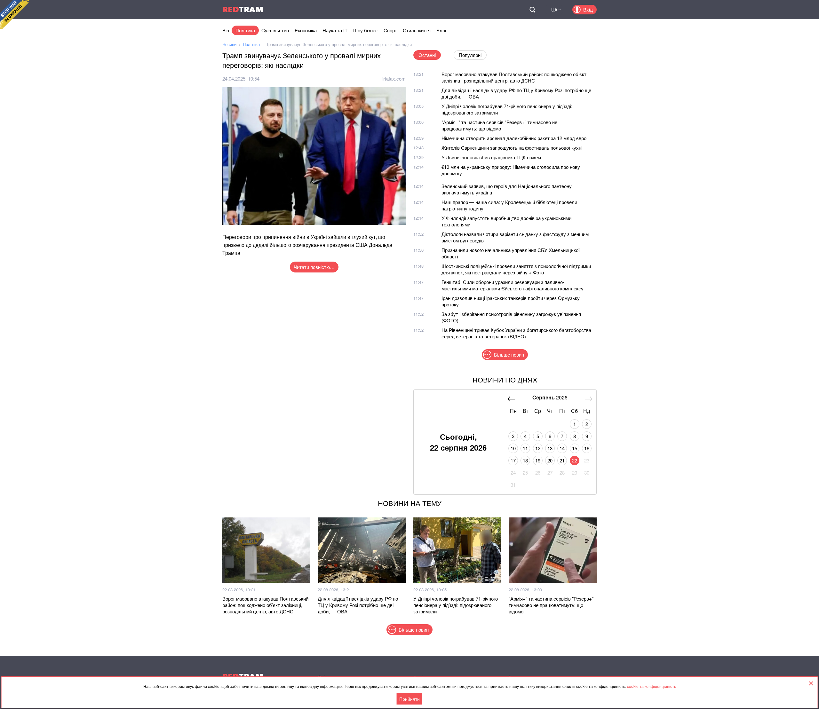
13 (550, 448)
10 (513, 448)
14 (562, 448)
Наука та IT (334, 30)
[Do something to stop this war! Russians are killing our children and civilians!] (14, 14)
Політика (245, 30)
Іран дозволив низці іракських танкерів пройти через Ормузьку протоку (510, 301)
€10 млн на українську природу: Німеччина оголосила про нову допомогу (510, 170)
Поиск (532, 9)
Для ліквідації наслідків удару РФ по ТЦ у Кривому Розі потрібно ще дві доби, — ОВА (516, 93)
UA (554, 9)
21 (562, 460)
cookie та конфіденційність (651, 686)
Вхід (588, 9)
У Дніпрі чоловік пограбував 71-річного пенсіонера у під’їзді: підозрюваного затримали (506, 109)
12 (537, 448)
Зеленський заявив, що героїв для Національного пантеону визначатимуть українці (506, 189)
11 (525, 448)
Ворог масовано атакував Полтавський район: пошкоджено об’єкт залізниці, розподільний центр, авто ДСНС (513, 77)
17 (513, 460)
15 (574, 448)
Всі (225, 30)
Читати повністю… (314, 267)
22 (574, 460)
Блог (441, 30)
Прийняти (409, 699)
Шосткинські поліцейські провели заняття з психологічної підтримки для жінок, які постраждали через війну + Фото (516, 269)
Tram (242, 9)
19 (537, 460)
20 (550, 460)
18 (525, 460)
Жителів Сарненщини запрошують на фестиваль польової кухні (511, 147)
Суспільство (275, 30)
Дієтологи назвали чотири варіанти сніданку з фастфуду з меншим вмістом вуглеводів (515, 237)
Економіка (306, 30)
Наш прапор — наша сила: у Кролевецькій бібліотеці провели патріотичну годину (509, 205)
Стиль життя (417, 30)
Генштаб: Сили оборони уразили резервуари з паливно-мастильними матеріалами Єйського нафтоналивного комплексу (512, 285)
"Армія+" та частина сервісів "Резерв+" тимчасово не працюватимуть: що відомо (499, 125)
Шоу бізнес (365, 30)
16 (586, 448)
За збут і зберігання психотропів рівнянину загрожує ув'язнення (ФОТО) (511, 317)
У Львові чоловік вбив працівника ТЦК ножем (491, 157)
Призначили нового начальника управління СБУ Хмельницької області (510, 253)
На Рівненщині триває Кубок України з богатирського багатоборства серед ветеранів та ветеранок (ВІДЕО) (516, 333)
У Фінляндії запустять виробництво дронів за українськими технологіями (506, 221)
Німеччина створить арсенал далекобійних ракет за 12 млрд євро (513, 138)
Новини (229, 44)
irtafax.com (394, 78)
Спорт (390, 30)
